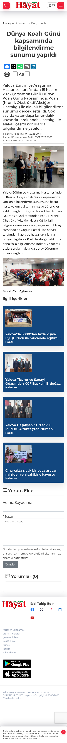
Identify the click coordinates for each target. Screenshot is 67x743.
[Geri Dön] (6, 5)
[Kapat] (63, 732)
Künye (6, 645)
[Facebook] (32, 609)
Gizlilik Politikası (11, 633)
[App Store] (33, 674)
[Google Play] (33, 663)
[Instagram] (50, 609)
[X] (41, 609)
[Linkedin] (59, 609)
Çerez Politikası (11, 637)
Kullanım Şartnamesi (14, 630)
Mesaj (8, 516)
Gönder (10, 564)
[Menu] (60, 5)
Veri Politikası (10, 641)
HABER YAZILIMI (37, 692)
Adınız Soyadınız (17, 502)
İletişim (7, 648)
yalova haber (9, 652)
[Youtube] (32, 618)
